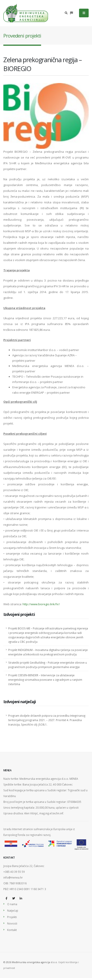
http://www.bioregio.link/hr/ (41, 604)
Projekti (12, 917)
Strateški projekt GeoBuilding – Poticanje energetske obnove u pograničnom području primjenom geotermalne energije (47, 665)
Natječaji (12, 910)
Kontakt (12, 930)
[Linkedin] (21, 898)
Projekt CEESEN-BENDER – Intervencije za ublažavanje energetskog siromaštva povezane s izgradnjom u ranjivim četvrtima (45, 679)
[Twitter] (13, 898)
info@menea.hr (13, 877)
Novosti (12, 923)
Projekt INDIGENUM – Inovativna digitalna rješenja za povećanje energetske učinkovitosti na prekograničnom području (48, 652)
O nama (12, 904)
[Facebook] (6, 898)
